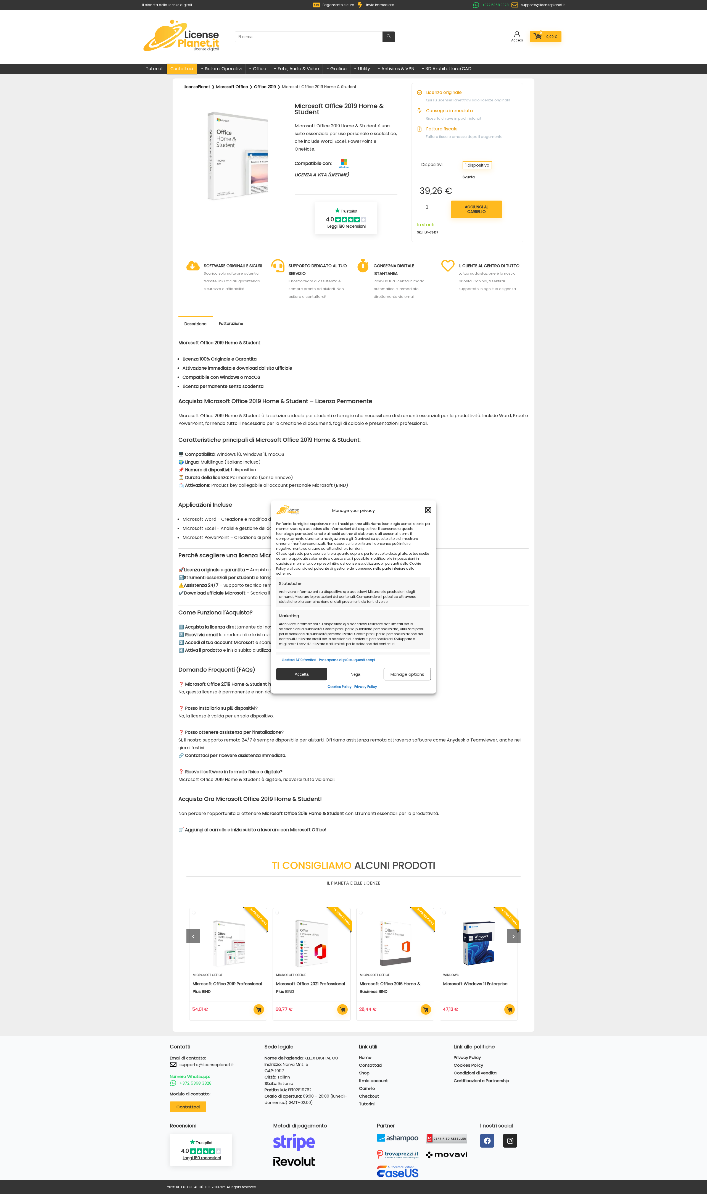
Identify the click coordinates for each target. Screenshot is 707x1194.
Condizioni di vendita (475, 1073)
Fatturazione (231, 323)
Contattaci (182, 68)
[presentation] (193, 936)
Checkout (369, 1096)
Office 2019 (265, 87)
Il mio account (373, 1080)
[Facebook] (487, 1141)
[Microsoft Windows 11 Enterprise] (478, 943)
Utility (364, 68)
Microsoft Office (232, 87)
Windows (451, 975)
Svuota (469, 177)
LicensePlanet (197, 87)
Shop (364, 1073)
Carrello (367, 1088)
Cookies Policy (340, 686)
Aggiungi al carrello (476, 209)
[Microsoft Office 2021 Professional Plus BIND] (311, 943)
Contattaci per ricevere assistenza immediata (235, 755)
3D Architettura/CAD (448, 68)
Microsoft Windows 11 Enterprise (475, 984)
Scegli (259, 1009)
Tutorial (154, 68)
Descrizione (195, 324)
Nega (355, 674)
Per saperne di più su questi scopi (347, 660)
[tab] (195, 324)
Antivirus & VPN (397, 68)
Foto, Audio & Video (298, 68)
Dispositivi (431, 164)
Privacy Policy (365, 686)
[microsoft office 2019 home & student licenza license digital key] (237, 108)
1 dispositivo (477, 165)
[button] (428, 510)
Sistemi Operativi (223, 68)
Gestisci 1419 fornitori (299, 660)
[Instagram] (510, 1141)
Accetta (301, 674)
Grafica (338, 68)
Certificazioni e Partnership (481, 1080)
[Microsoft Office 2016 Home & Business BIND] (395, 943)
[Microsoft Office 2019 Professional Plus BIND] (228, 943)
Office (259, 68)
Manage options (407, 674)
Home (365, 1057)
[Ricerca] (388, 36)
